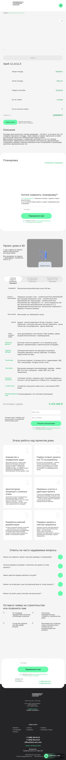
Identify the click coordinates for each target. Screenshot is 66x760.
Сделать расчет (10, 122)
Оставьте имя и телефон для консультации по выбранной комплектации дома (14, 419)
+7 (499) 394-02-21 (44, 681)
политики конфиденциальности (43, 220)
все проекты (12, 13)
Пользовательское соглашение (42, 756)
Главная (5, 13)
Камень (33, 58)
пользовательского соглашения (34, 222)
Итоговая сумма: (13, 404)
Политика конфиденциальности (24, 756)
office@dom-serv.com (33, 742)
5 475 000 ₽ (56, 404)
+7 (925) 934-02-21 (44, 683)
